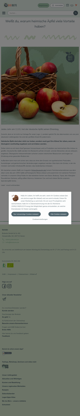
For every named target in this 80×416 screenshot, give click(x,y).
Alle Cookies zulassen (58, 214)
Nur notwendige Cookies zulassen (26, 214)
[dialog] (40, 208)
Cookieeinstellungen (40, 219)
